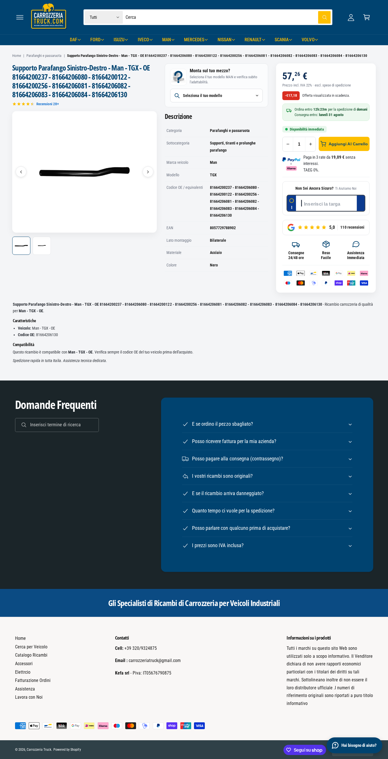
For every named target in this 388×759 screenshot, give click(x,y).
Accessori (24, 663)
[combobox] (228, 17)
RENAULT (253, 39)
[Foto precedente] (21, 171)
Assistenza (25, 689)
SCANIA (282, 39)
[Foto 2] (42, 246)
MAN (166, 39)
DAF (73, 39)
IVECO (143, 39)
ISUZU (119, 39)
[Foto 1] (21, 246)
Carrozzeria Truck (39, 750)
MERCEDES (194, 39)
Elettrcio (22, 672)
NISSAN (224, 39)
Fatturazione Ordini (33, 680)
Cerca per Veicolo (31, 647)
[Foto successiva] (148, 171)
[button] (20, 17)
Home (16, 55)
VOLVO (308, 39)
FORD (95, 39)
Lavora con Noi (29, 697)
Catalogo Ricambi (31, 655)
